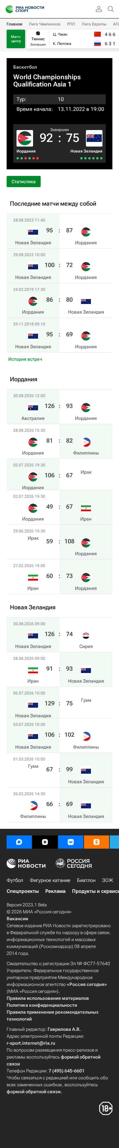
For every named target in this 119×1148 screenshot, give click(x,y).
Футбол (15, 880)
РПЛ (71, 24)
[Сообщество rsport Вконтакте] (70, 842)
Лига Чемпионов (44, 24)
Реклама (55, 891)
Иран (86, 519)
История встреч (25, 359)
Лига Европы (94, 24)
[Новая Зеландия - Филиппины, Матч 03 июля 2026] (89, 158)
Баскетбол (25, 67)
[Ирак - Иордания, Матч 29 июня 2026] (21, 158)
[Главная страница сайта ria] (7, 9)
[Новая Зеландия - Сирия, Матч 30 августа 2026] (101, 158)
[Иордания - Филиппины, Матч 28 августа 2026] (33, 158)
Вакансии (17, 918)
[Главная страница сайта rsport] (39, 9)
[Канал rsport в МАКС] (19, 842)
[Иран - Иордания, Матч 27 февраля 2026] (18, 158)
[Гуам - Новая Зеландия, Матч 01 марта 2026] (85, 158)
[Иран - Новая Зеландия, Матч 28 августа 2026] (97, 158)
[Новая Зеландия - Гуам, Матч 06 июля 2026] (93, 158)
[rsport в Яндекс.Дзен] (45, 842)
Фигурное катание (50, 880)
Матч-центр (16, 39)
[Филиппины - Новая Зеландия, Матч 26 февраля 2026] (81, 158)
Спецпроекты (23, 891)
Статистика (24, 181)
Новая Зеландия (86, 151)
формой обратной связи (33, 1091)
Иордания (26, 151)
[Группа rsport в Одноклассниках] (96, 842)
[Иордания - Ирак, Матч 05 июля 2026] (29, 158)
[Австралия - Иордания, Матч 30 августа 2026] (37, 158)
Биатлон (86, 880)
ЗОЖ (107, 880)
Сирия (86, 646)
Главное (14, 24)
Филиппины (86, 453)
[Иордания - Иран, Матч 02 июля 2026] (25, 158)
